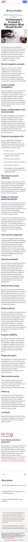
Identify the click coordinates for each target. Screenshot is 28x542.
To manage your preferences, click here (14, 540)
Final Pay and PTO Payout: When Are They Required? (12, 500)
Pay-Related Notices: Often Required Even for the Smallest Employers (13, 492)
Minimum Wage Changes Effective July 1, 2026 (14, 485)
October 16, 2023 (13, 15)
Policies (21, 15)
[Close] (26, 531)
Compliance (13, 17)
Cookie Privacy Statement (8, 538)
